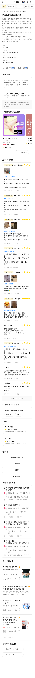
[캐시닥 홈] (2, 11)
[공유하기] (27, 2)
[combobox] (23, 2)
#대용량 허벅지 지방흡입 (9, 221)
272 (12, 68)
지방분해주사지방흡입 (13, 609)
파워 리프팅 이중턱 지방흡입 (10, 515)
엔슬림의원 (19, 515)
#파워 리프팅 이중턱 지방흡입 (10, 327)
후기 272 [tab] (20, 6)
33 (26, 68)
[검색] (30, 2)
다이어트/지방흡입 (14, 11)
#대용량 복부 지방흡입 (9, 239)
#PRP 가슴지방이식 (8, 195)
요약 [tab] (4, 6)
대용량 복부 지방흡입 (8, 472)
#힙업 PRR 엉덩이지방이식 (10, 292)
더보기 (28, 183)
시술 (6, 11)
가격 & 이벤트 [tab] (11, 6)
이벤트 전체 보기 (21, 152)
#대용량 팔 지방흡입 (8, 266)
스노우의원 (16, 472)
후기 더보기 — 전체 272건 (17, 373)
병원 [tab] (26, 6)
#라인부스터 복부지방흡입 (9, 176)
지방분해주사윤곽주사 (13, 615)
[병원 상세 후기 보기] (17, 175)
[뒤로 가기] (2, 2)
